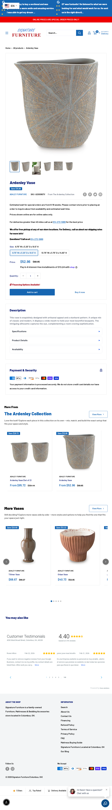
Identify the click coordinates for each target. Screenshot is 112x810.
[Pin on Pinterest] (90, 194)
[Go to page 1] (51, 601)
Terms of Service (69, 729)
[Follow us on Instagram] (12, 769)
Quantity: (14, 275)
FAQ (62, 738)
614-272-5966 (59, 222)
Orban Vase (63, 574)
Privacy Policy (67, 733)
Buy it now (80, 292)
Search (64, 707)
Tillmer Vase (14, 574)
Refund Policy (67, 725)
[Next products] (106, 562)
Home (8, 48)
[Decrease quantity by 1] (23, 276)
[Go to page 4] (58, 601)
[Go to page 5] (60, 601)
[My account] (89, 32)
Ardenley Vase (65, 480)
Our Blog (65, 751)
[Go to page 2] (53, 601)
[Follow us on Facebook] (7, 769)
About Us (65, 711)
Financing (65, 720)
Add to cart (32, 292)
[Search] (79, 33)
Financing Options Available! (26, 284)
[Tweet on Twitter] (95, 194)
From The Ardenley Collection (61, 194)
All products (18, 48)
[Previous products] (6, 562)
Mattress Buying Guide (71, 742)
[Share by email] (100, 194)
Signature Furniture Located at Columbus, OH (82, 747)
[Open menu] (6, 33)
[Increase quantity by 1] (38, 276)
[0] (95, 32)
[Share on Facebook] (85, 194)
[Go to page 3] (56, 601)
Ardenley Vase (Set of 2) (20, 480)
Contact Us (66, 716)
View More (96, 414)
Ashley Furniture (18, 194)
